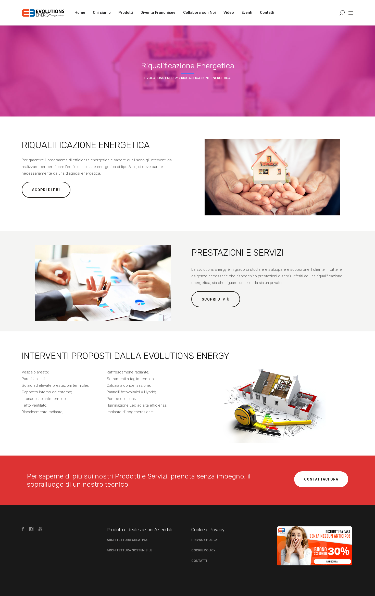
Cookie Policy (203, 550)
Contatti (199, 561)
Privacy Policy (204, 540)
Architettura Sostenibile (129, 550)
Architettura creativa (127, 540)
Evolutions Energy (161, 78)
